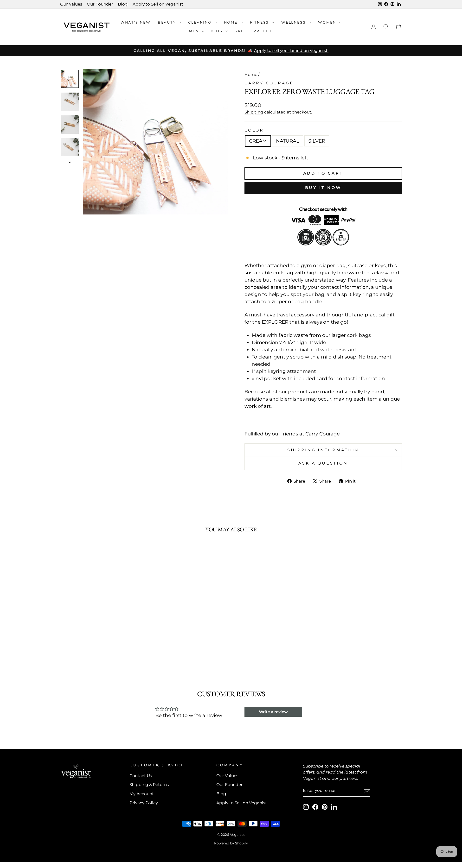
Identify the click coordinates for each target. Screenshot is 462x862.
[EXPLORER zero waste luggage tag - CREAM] (94, 654)
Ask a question (323, 463)
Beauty (168, 22)
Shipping (253, 112)
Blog (123, 4)
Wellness (294, 22)
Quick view (101, 619)
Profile (263, 31)
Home (231, 22)
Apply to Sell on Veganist (158, 4)
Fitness (260, 22)
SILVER (316, 141)
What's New (136, 22)
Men (194, 31)
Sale (240, 31)
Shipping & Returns (149, 784)
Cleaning (200, 22)
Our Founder (100, 4)
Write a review (273, 712)
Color (254, 130)
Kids (217, 31)
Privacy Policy (143, 802)
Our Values (71, 4)
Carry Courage (269, 83)
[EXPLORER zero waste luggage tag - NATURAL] (101, 654)
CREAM (258, 141)
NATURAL (287, 141)
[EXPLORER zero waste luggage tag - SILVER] (107, 654)
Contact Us (140, 775)
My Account (141, 793)
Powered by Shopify (231, 843)
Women (328, 22)
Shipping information (323, 450)
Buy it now (323, 187)
